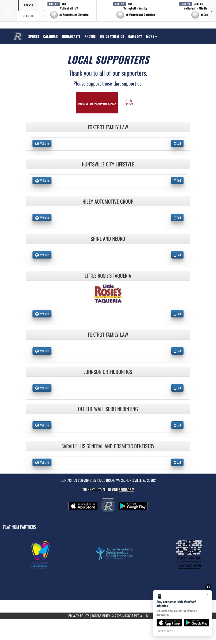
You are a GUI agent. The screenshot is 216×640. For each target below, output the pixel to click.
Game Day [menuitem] (135, 36)
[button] (69, 10)
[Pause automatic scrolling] (208, 587)
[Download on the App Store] (169, 622)
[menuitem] (50, 36)
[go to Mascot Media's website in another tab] (108, 102)
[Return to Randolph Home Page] (17, 34)
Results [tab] (28, 16)
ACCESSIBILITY (101, 615)
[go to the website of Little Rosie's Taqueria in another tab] (108, 293)
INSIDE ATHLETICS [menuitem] (112, 36)
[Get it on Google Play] (196, 622)
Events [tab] (29, 5)
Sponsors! (126, 489)
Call (178, 143)
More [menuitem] (150, 36)
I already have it (166, 630)
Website (44, 143)
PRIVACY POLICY (78, 615)
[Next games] (212, 10)
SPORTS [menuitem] (33, 36)
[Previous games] (43, 10)
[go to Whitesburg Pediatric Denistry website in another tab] (44, 554)
